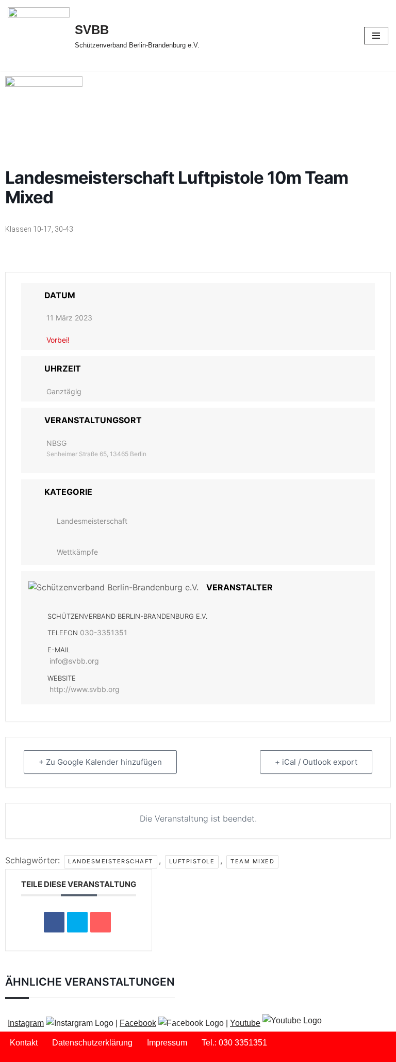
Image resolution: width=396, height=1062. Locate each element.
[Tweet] (77, 922)
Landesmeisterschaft (92, 521)
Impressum (167, 1042)
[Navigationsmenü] (376, 35)
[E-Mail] (100, 922)
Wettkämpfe (77, 552)
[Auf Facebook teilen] (54, 922)
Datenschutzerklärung (92, 1042)
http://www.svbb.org (85, 689)
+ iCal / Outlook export (316, 762)
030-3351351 (103, 632)
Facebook (138, 1023)
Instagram (26, 1023)
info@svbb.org (74, 660)
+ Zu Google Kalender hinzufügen (100, 762)
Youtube (245, 1023)
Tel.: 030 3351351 (234, 1042)
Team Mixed (252, 861)
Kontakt (24, 1042)
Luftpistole (192, 861)
